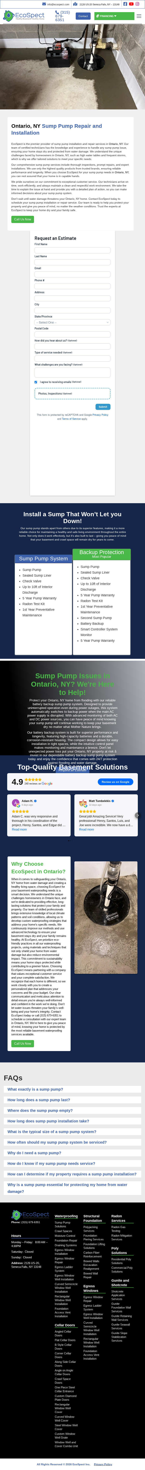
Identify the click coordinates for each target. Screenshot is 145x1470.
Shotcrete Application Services (118, 1295)
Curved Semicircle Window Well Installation (66, 1287)
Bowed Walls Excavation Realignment (91, 1264)
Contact (83, 16)
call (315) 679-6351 (47, 1015)
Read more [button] (19, 829)
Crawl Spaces (63, 1231)
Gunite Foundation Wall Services (121, 1307)
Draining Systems (66, 1245)
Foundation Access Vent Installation (62, 1312)
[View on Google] (15, 803)
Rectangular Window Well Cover (63, 1408)
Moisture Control (65, 1235)
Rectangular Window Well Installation (63, 1300)
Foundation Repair (66, 1240)
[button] (106, 16)
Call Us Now (22, 219)
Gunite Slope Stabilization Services (119, 1336)
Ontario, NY (25, 126)
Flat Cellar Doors (65, 1340)
